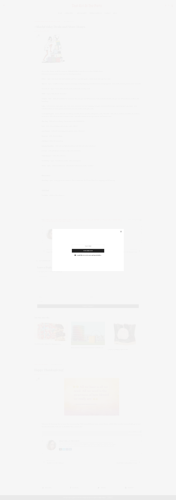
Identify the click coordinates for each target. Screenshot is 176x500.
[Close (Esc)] (121, 232)
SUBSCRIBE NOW (88, 250)
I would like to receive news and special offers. (89, 255)
